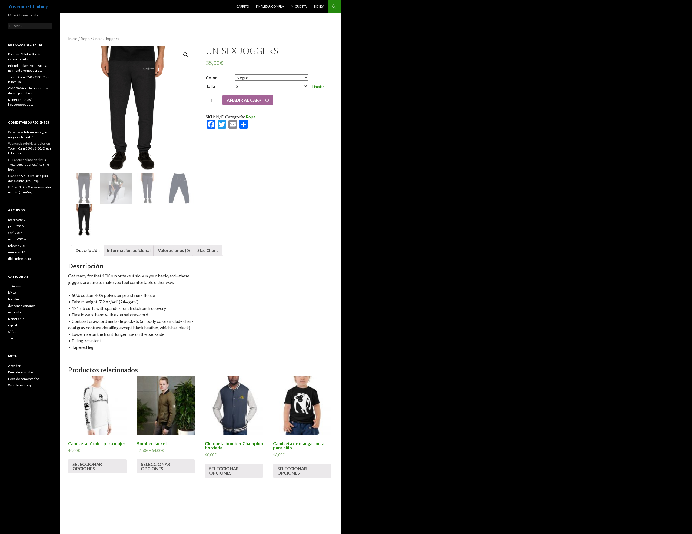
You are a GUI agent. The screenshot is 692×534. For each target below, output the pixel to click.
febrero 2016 (17, 246)
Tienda (319, 6)
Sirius (12, 332)
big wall (13, 293)
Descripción (88, 250)
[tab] (87, 250)
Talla (210, 86)
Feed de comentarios (23, 379)
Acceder (14, 366)
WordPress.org (19, 385)
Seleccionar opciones (87, 466)
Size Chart (207, 250)
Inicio (73, 38)
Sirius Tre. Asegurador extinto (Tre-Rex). (29, 164)
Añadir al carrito (248, 99)
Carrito (242, 6)
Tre (10, 338)
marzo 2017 (17, 220)
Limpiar (318, 86)
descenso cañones (21, 306)
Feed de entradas (21, 372)
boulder (13, 299)
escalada (14, 312)
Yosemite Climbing (28, 6)
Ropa (85, 38)
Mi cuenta (299, 6)
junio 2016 (16, 226)
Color (211, 77)
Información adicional (129, 250)
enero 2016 (16, 252)
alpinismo (15, 286)
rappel (12, 325)
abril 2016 (15, 233)
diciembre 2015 (19, 259)
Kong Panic (16, 319)
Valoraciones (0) (174, 250)
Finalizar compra (270, 6)
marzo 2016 (17, 239)
